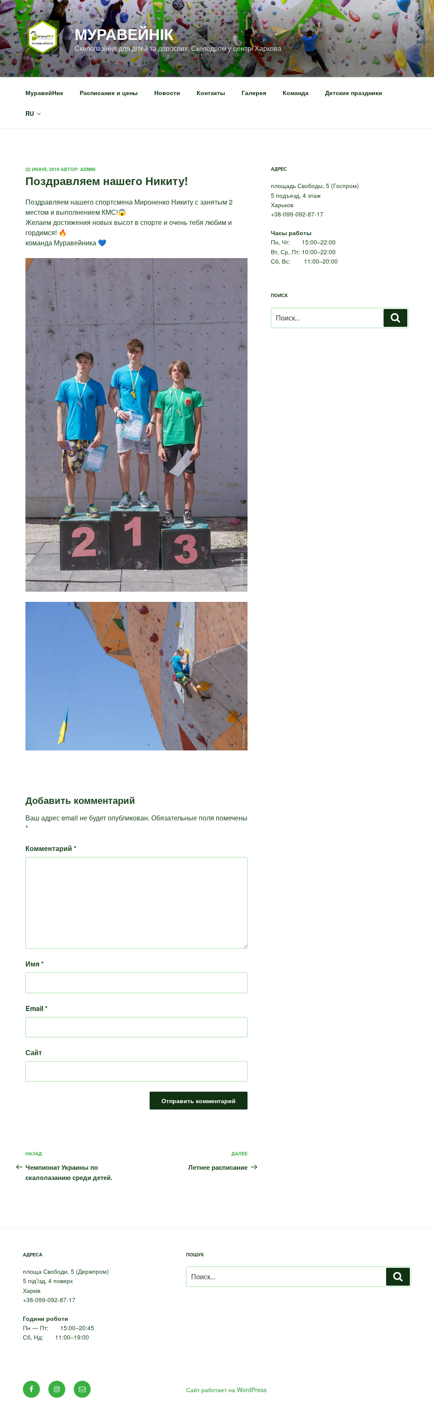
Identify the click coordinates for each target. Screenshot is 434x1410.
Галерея (254, 92)
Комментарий (50, 848)
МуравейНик (44, 92)
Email (36, 1008)
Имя (34, 964)
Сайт (33, 1052)
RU (29, 113)
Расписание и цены (109, 92)
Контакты (211, 92)
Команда (296, 92)
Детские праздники (353, 92)
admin (87, 169)
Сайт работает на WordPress (226, 1389)
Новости (167, 92)
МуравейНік (124, 33)
